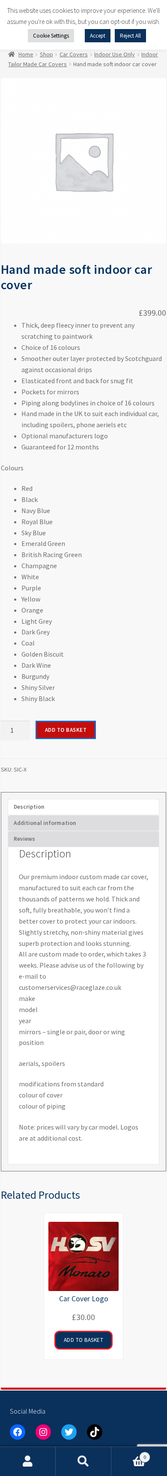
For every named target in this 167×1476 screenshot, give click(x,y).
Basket (128, 1454)
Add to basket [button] (84, 1340)
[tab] (83, 839)
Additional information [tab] (45, 823)
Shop (46, 54)
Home (25, 54)
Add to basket (66, 730)
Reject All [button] (130, 35)
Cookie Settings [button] (51, 35)
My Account (28, 1461)
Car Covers (74, 54)
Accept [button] (97, 35)
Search (83, 1461)
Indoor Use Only (114, 54)
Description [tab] (29, 806)
